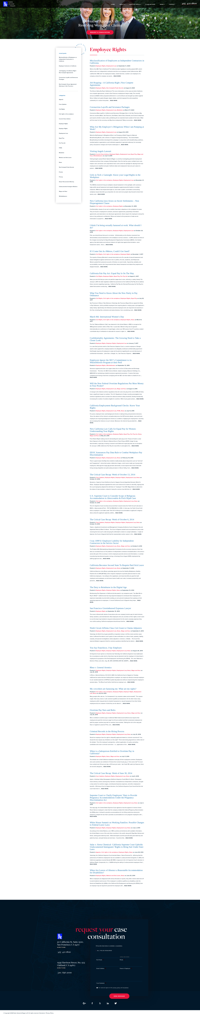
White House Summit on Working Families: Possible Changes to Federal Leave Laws (117, 823)
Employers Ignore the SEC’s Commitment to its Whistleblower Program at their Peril (111, 361)
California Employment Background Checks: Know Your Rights (115, 406)
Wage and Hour (121, 389)
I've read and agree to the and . (113, 988)
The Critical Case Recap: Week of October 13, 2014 (112, 474)
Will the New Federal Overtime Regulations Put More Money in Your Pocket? (117, 384)
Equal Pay (134, 154)
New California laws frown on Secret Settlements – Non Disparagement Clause (114, 202)
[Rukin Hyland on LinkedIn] (107, 1003)
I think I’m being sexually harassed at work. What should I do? (115, 226)
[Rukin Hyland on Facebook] (92, 1003)
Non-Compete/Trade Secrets (114, 88)
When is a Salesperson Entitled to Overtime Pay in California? (112, 752)
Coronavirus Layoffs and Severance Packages (110, 107)
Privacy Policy (50, 1013)
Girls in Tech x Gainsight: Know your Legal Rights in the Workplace (115, 176)
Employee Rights (101, 66)
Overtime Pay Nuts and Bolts (102, 710)
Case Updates (100, 477)
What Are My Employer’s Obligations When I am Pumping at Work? (117, 128)
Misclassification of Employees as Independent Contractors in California (117, 61)
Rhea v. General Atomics (101, 667)
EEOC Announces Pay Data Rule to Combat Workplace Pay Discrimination (116, 453)
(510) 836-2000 (64, 972)
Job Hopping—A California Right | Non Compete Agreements (111, 84)
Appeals (98, 852)
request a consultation (100, 32)
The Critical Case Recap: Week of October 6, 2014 (112, 519)
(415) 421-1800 (64, 951)
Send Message (119, 996)
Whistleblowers (98, 156)
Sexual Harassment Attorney (66, 182)
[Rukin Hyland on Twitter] (115, 1003)
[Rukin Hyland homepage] (9, 3)
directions (61, 947)
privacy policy (116, 988)
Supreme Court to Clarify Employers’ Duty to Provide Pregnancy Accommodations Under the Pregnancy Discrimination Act (113, 797)
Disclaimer (42, 1013)
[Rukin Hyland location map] (84, 1003)
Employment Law (111, 66)
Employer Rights (111, 343)
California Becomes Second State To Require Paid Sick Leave (117, 565)
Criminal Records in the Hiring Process (107, 731)
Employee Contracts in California (67, 66)
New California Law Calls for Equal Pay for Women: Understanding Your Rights (113, 430)
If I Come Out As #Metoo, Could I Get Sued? (110, 251)
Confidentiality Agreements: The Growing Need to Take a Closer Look (115, 339)
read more (117, 76)
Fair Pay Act (124, 276)
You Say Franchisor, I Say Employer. (106, 648)
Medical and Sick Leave (113, 875)
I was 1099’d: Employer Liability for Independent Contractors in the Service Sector (112, 542)
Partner (61, 172)
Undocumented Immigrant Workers (68, 186)
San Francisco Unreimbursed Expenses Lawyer (110, 608)
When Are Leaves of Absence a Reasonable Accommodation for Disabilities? (116, 871)
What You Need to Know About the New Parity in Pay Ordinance (114, 294)
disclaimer (126, 988)
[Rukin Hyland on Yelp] (100, 1003)
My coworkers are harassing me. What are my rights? (113, 689)
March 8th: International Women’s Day (107, 317)
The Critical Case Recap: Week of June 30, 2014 (111, 773)
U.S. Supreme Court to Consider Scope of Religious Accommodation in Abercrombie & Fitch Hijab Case (113, 497)
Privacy (61, 177)
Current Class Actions (102, 154)
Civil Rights (99, 254)
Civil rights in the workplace (104, 180)
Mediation (120, 110)
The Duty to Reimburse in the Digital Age (108, 587)
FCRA (118, 411)
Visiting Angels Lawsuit (100, 151)
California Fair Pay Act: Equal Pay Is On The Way (112, 273)
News (132, 320)
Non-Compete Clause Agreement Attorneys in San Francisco (67, 85)
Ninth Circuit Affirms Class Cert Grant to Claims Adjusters (116, 628)
